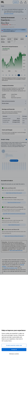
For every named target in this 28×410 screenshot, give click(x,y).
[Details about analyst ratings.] (26, 139)
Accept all (14, 349)
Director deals (5, 103)
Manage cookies (14, 353)
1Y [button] (18, 75)
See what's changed (8, 13)
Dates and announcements (8, 101)
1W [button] (6, 75)
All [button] (24, 75)
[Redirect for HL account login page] (14, 161)
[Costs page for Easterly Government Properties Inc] (14, 132)
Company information (8, 85)
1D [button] (3, 75)
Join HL (16, 2)
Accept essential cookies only (14, 345)
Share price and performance (10, 46)
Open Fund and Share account (14, 202)
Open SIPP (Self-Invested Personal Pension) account (14, 213)
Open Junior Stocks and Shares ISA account (14, 236)
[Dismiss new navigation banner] (25, 9)
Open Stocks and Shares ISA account (14, 193)
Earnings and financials (8, 109)
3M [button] (12, 75)
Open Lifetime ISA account (14, 224)
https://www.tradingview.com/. (16, 250)
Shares (2, 6)
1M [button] (9, 75)
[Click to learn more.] (26, 36)
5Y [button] (21, 75)
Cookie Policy (8, 340)
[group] (14, 75)
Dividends (5, 116)
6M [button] (15, 75)
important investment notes (10, 268)
